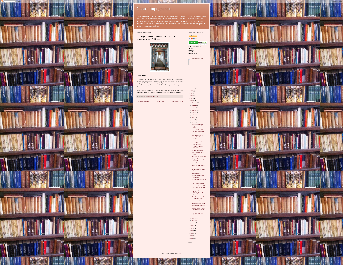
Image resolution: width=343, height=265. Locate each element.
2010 (191, 233)
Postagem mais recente (143, 101)
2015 (191, 98)
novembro (194, 105)
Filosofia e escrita (196, 173)
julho (193, 115)
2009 (191, 236)
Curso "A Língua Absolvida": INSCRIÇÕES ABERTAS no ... (199, 192)
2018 (191, 91)
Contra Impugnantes (154, 8)
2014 (191, 100)
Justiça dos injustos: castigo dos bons (198, 170)
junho (193, 117)
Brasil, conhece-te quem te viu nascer (198, 141)
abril (193, 122)
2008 (191, 238)
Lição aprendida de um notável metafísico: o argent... (197, 136)
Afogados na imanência (197, 150)
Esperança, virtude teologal (198, 205)
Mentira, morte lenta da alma (199, 156)
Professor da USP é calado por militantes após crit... (199, 208)
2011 (191, 231)
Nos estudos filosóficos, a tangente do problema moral (198, 126)
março (193, 218)
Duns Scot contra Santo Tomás (197, 153)
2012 (191, 228)
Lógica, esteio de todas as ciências (198, 166)
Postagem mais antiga (177, 101)
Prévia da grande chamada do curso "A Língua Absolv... (198, 213)
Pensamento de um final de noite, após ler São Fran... (199, 186)
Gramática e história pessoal (199, 179)
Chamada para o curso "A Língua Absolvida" (198, 197)
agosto (194, 112)
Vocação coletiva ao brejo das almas (198, 159)
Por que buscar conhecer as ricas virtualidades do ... (198, 182)
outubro (194, 108)
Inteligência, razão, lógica (198, 203)
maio (193, 120)
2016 (191, 96)
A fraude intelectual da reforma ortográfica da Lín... (198, 131)
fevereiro (194, 220)
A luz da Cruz (195, 163)
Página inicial (160, 101)
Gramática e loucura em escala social (198, 176)
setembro (194, 110)
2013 (191, 226)
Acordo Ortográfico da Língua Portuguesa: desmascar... (197, 146)
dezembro (194, 103)
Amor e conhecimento (197, 201)
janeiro (194, 223)
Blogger (179, 253)
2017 (191, 93)
